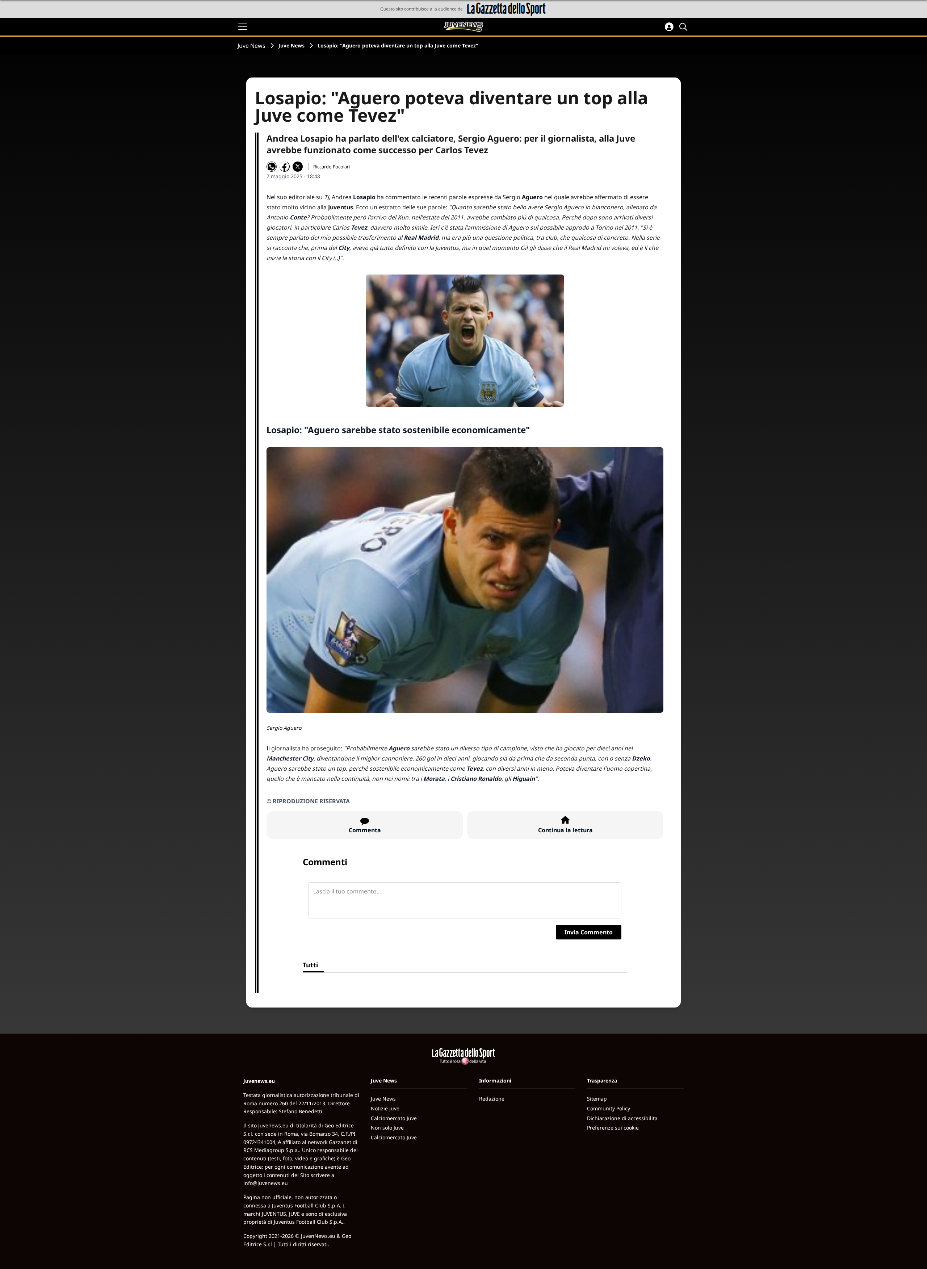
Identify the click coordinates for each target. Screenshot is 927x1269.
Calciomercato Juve (394, 1118)
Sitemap (597, 1098)
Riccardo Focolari (331, 166)
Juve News (251, 46)
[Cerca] (684, 27)
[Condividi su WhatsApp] (272, 167)
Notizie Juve (385, 1108)
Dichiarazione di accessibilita (622, 1118)
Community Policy (608, 1108)
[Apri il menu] (243, 27)
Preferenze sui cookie (613, 1127)
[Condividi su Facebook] (285, 167)
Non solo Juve (387, 1127)
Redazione (491, 1098)
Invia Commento (589, 932)
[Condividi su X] (298, 167)
